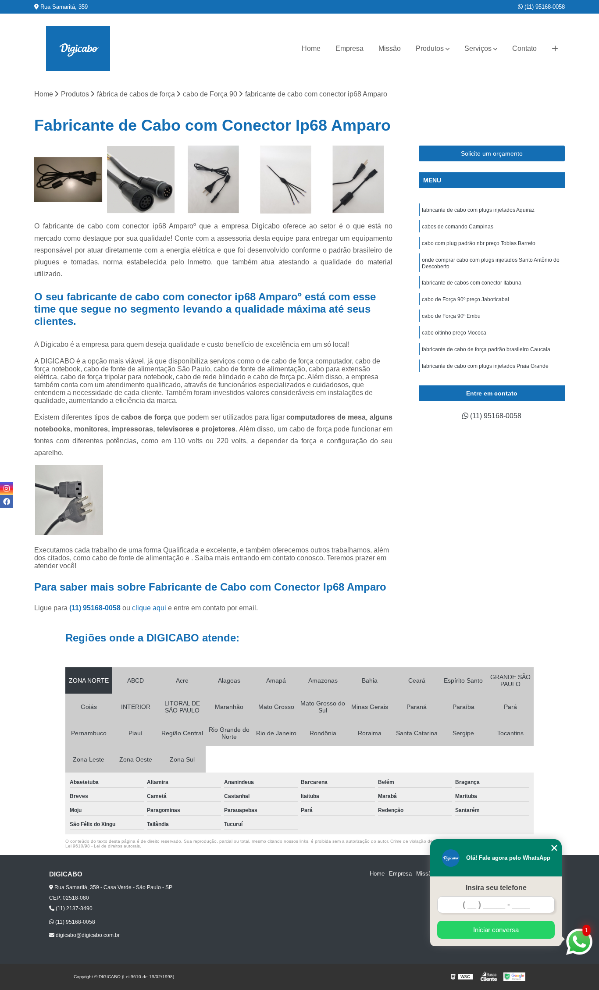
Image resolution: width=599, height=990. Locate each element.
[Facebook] (6, 501)
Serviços (478, 48)
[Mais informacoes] (555, 48)
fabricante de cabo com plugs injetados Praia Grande (485, 366)
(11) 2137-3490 (73, 908)
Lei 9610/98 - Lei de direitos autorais (102, 846)
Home (311, 48)
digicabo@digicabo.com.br (87, 935)
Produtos (430, 48)
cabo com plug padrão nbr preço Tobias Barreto (478, 243)
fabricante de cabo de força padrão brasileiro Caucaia (486, 349)
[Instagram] (6, 488)
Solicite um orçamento (492, 153)
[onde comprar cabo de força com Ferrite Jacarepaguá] (68, 180)
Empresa (349, 48)
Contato (524, 48)
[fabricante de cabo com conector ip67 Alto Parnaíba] (141, 180)
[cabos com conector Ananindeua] (286, 180)
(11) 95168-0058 (544, 7)
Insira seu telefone (496, 887)
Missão (389, 48)
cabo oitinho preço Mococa (454, 333)
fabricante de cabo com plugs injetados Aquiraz (478, 210)
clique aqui (149, 608)
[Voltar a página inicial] (78, 48)
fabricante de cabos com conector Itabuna (471, 283)
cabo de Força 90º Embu (451, 316)
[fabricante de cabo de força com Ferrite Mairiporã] (358, 180)
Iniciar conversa (496, 929)
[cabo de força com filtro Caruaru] (213, 180)
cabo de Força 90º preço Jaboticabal (465, 299)
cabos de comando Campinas (457, 227)
